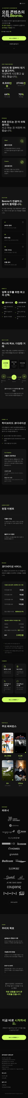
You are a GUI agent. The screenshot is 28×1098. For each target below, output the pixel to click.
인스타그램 (4, 1075)
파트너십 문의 (14, 902)
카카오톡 (4, 1078)
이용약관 (4, 1085)
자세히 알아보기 (14, 44)
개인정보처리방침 (6, 1087)
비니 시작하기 (13, 38)
